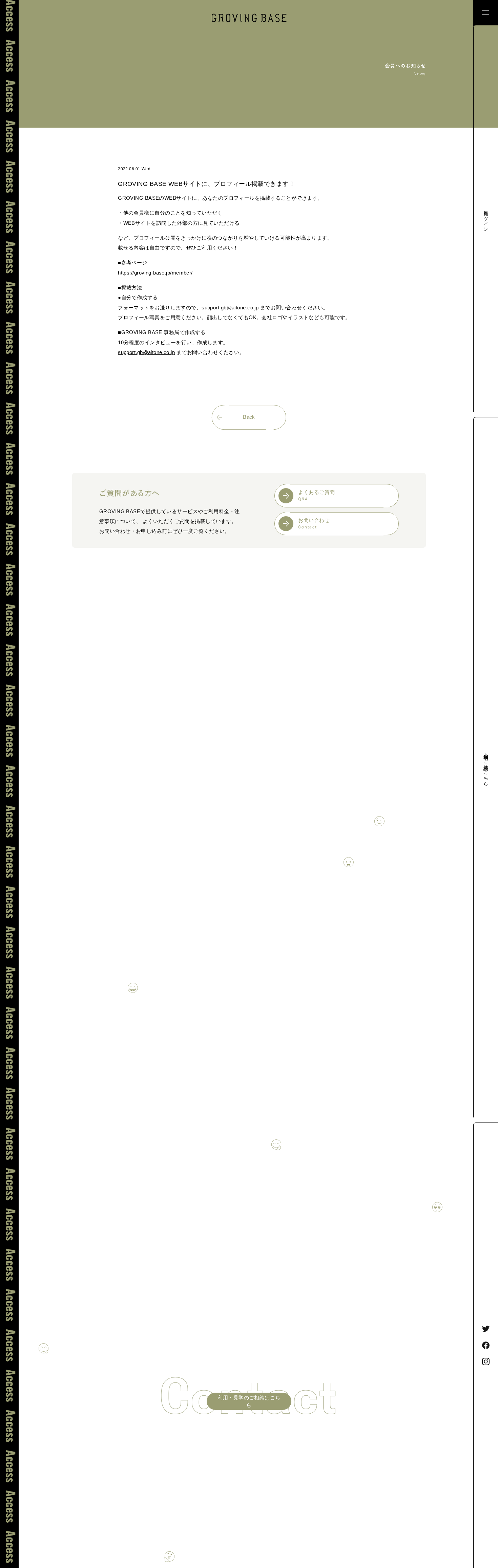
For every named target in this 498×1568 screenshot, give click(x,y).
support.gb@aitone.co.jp (230, 307)
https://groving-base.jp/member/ (155, 273)
